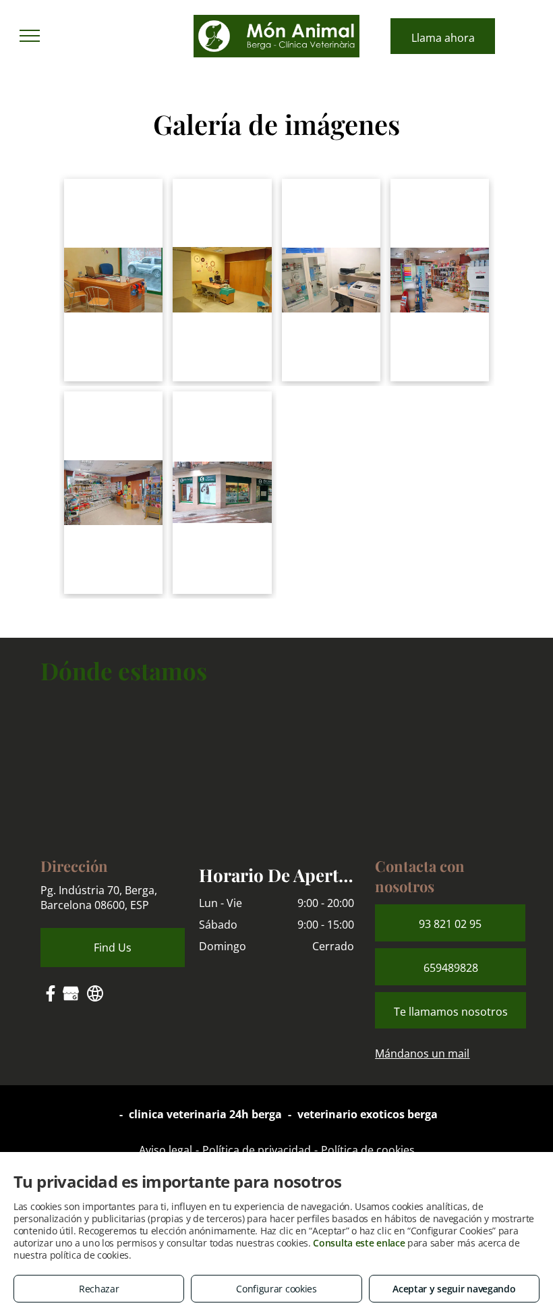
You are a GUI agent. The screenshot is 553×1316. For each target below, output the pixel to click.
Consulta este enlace (359, 1242)
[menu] (29, 35)
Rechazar (99, 1288)
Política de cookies (368, 1150)
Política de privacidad (256, 1150)
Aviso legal (165, 1150)
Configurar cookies (276, 1288)
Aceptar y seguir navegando (453, 1288)
